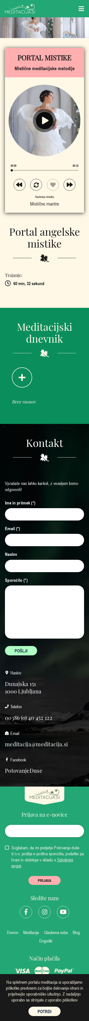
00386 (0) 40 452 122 (28, 717)
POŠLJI (21, 650)
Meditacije (31, 932)
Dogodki (45, 941)
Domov (12, 932)
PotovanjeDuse (23, 770)
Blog (76, 932)
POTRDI (44, 1011)
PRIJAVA (44, 880)
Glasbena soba (56, 932)
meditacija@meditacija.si (36, 744)
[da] (7, 848)
